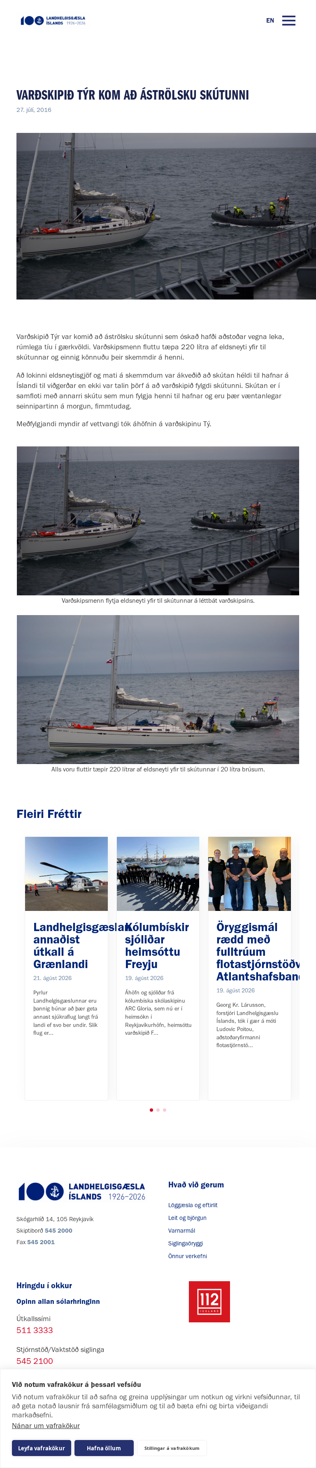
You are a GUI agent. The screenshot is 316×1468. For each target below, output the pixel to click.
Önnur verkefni (187, 1256)
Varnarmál (181, 1230)
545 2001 (41, 1242)
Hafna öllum (104, 1448)
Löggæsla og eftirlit (193, 1205)
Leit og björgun (187, 1218)
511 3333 (34, 1330)
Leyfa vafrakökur (41, 1448)
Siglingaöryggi (185, 1243)
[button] (151, 1110)
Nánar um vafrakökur (46, 1425)
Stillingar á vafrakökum (172, 1448)
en (270, 20)
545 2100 (34, 1361)
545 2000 (58, 1230)
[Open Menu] (288, 20)
